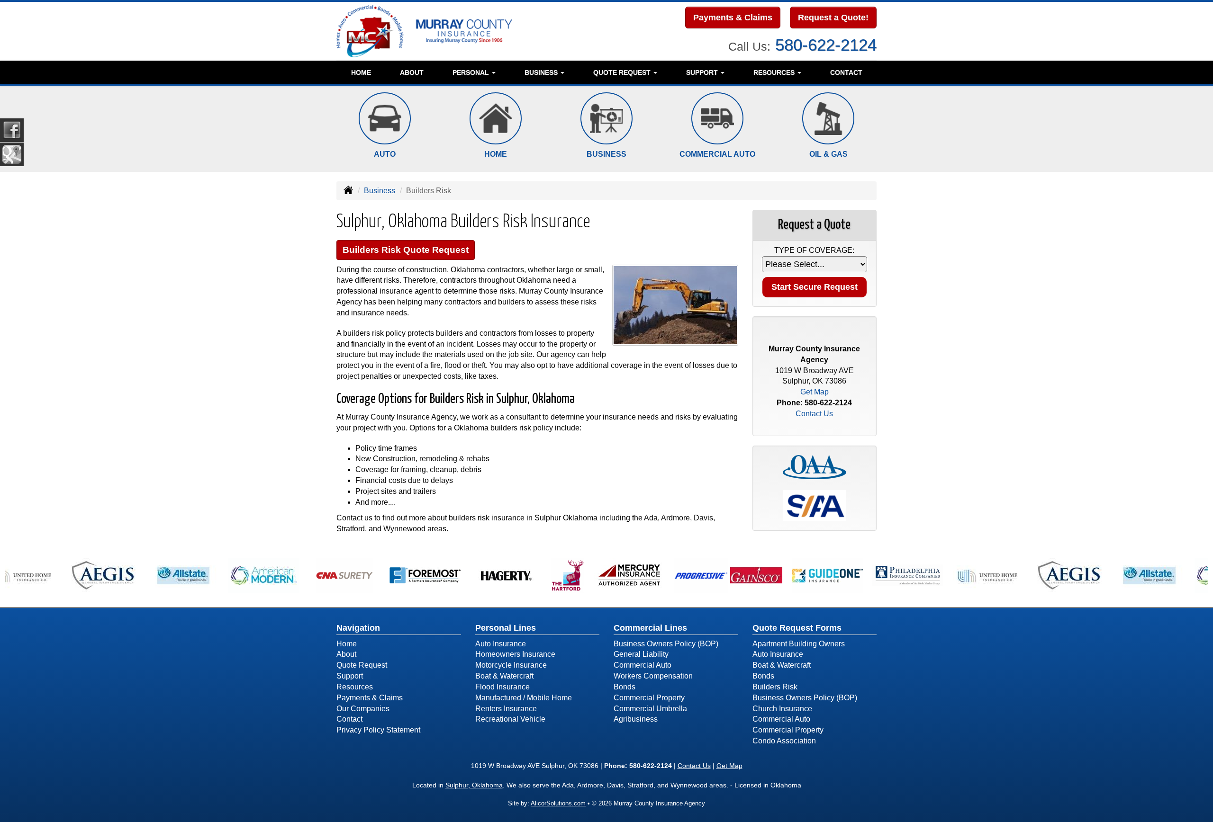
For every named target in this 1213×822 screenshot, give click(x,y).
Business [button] (542, 72)
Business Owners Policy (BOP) (666, 644)
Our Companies (362, 709)
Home (361, 72)
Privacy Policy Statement (378, 730)
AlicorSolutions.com (558, 803)
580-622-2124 (826, 45)
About (412, 72)
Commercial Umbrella (650, 709)
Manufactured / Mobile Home (523, 698)
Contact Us (814, 414)
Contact (846, 72)
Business (379, 191)
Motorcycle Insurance (511, 665)
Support (349, 676)
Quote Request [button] (622, 72)
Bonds (624, 687)
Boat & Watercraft (504, 676)
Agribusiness (636, 719)
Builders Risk (774, 687)
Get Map (814, 392)
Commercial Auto (642, 665)
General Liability (641, 654)
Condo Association (784, 741)
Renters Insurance (506, 709)
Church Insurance (782, 709)
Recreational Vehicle (510, 719)
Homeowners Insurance (515, 654)
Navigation (358, 628)
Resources (354, 687)
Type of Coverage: (814, 250)
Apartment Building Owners (798, 644)
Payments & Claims (732, 17)
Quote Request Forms (797, 628)
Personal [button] (472, 72)
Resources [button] (775, 72)
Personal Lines (505, 628)
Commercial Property (649, 698)
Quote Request (361, 665)
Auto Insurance (500, 644)
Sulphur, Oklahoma (474, 785)
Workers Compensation (653, 676)
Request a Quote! (833, 17)
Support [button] (703, 72)
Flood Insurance (502, 687)
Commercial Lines (650, 628)
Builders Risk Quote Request (406, 250)
